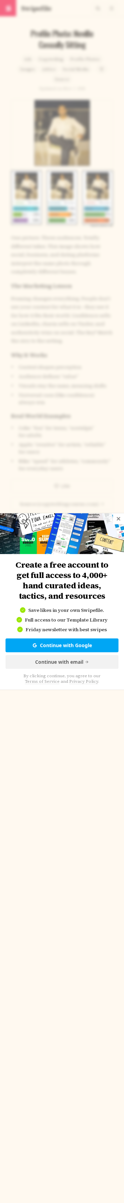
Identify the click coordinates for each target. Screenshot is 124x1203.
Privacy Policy (83, 681)
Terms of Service (42, 681)
